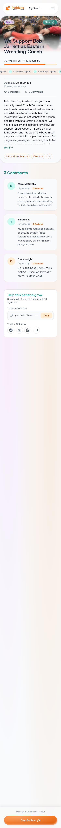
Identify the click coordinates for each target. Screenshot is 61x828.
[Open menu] (52, 8)
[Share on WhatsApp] (27, 330)
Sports (9, 22)
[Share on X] (19, 330)
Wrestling (38, 156)
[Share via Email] (36, 330)
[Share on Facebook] (10, 330)
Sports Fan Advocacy (17, 156)
